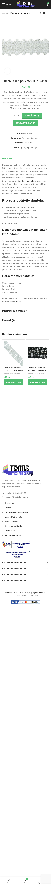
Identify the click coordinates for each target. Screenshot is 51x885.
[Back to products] (43, 13)
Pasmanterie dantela (20, 13)
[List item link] (25, 492)
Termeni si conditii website (16, 512)
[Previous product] (40, 13)
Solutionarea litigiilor (14, 526)
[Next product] (47, 13)
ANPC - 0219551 (12, 521)
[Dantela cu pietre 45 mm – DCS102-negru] (37, 353)
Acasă (5, 13)
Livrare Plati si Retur (14, 517)
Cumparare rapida (25, 123)
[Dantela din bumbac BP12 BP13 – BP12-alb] (13, 353)
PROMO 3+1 (30, 142)
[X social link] (25, 148)
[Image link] (17, 470)
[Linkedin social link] (32, 148)
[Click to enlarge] (7, 71)
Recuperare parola (13, 535)
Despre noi (9, 503)
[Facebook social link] (21, 148)
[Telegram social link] (35, 148)
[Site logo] (25, 4)
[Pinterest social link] (28, 148)
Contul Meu (10, 531)
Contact (8, 508)
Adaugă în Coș (32, 116)
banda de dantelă (26, 181)
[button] (13, 382)
